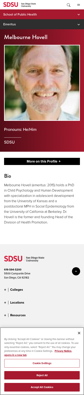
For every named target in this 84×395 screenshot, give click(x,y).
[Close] (79, 333)
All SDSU (78, 4)
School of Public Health (20, 14)
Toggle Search (68, 4)
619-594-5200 (12, 270)
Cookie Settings (42, 363)
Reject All (42, 375)
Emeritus (9, 24)
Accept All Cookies (42, 387)
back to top (76, 271)
